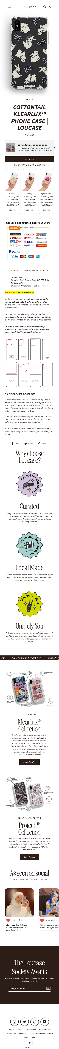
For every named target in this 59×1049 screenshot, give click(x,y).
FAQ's (11, 1029)
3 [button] (32, 99)
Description (16, 270)
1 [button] (27, 99)
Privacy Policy (44, 1029)
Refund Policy (24, 1033)
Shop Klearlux (29, 762)
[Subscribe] (48, 988)
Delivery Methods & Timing (36, 270)
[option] (29, 53)
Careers (19, 1029)
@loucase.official (38, 879)
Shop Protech (30, 857)
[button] (5, 147)
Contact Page (29, 1037)
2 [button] (30, 99)
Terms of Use (11, 1033)
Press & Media (30, 1029)
